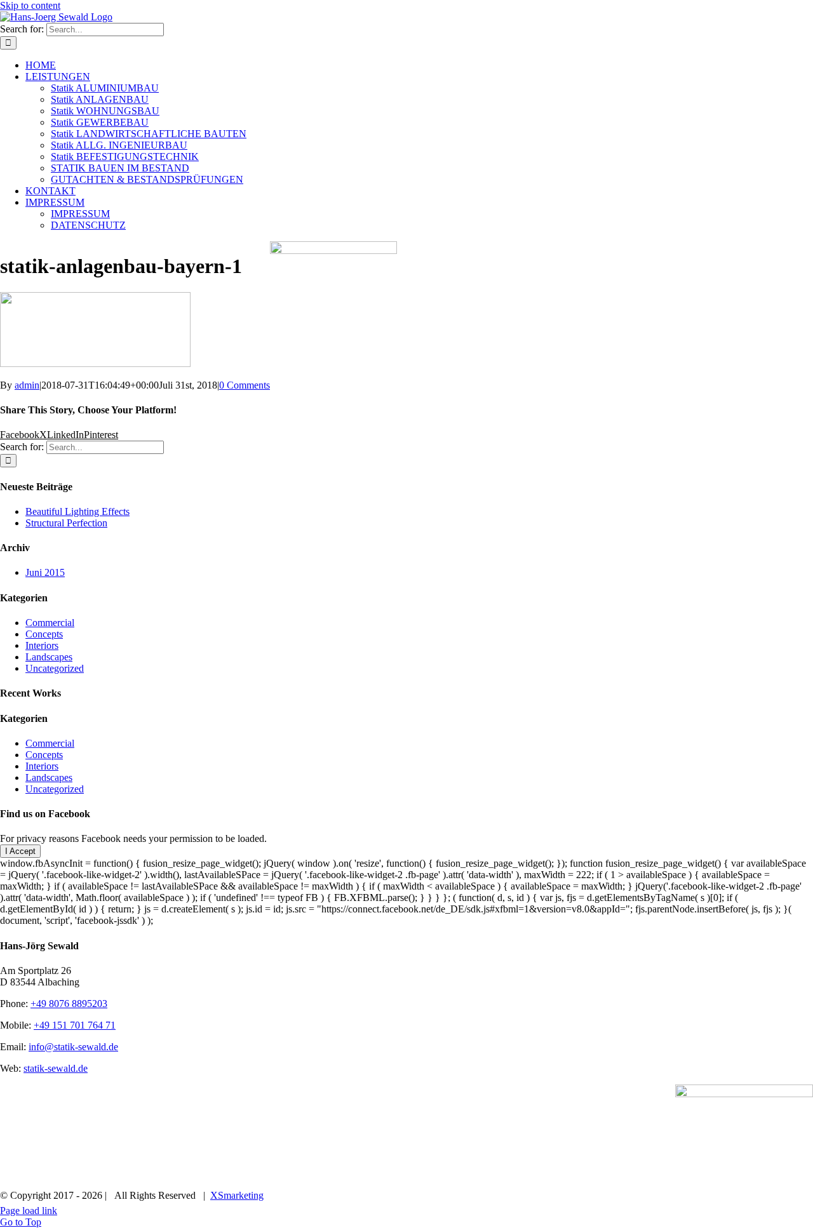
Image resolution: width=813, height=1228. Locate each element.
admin (27, 385)
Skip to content (30, 5)
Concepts (44, 634)
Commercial (49, 622)
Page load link (28, 1210)
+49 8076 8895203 (68, 1003)
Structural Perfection (66, 522)
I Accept (20, 851)
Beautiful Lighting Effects (77, 511)
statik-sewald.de (56, 1068)
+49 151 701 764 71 (75, 1025)
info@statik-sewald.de (73, 1046)
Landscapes (48, 656)
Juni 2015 (45, 572)
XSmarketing (237, 1195)
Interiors (41, 645)
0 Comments (244, 385)
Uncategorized (54, 668)
